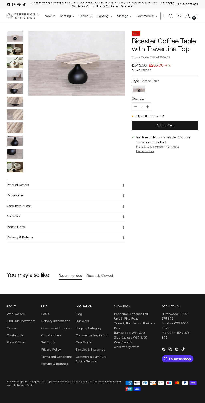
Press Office (16, 342)
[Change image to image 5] (15, 88)
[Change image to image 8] (15, 127)
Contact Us (15, 335)
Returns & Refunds (54, 364)
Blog (79, 314)
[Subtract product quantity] (135, 107)
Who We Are (16, 314)
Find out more (145, 151)
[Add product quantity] (147, 107)
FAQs (45, 314)
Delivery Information (55, 321)
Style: (145, 81)
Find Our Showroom (21, 321)
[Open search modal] (171, 16)
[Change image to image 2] (15, 49)
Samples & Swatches (90, 349)
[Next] (164, 16)
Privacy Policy (51, 349)
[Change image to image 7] (15, 114)
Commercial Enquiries (56, 328)
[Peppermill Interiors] (23, 16)
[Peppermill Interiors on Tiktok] (24, 5)
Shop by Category (88, 328)
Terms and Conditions (56, 357)
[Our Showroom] (179, 16)
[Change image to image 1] (15, 36)
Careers (12, 328)
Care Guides (84, 342)
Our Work (82, 321)
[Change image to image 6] (15, 102)
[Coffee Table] (139, 89)
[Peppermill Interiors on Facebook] (9, 5)
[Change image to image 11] (15, 167)
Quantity (138, 98)
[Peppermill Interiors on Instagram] (14, 5)
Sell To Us (48, 342)
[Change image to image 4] (15, 75)
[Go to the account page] (188, 16)
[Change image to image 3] (15, 62)
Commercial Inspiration (92, 335)
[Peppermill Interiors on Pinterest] (19, 5)
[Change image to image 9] (15, 141)
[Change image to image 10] (15, 154)
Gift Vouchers (51, 335)
